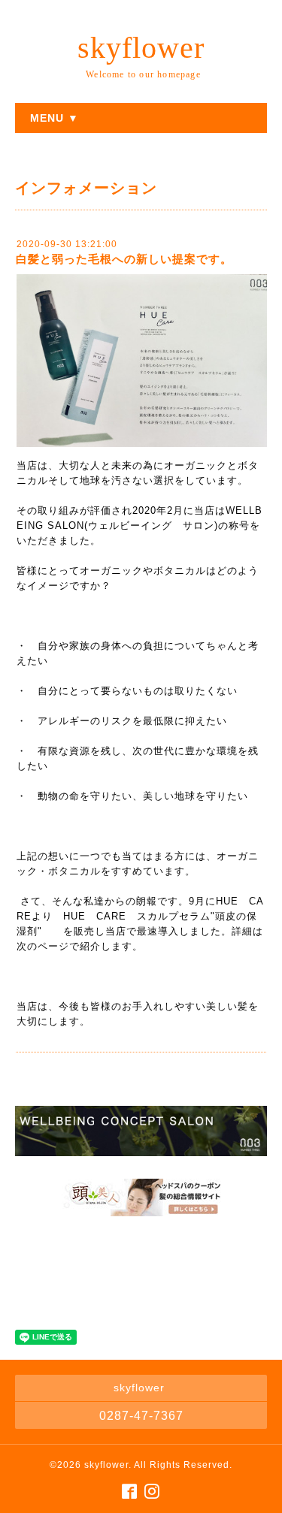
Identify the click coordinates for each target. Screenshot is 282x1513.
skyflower (141, 48)
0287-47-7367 (141, 1415)
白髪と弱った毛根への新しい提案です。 (124, 258)
